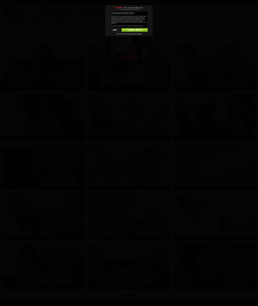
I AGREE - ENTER (134, 30)
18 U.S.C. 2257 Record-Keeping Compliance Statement (129, 34)
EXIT (115, 30)
